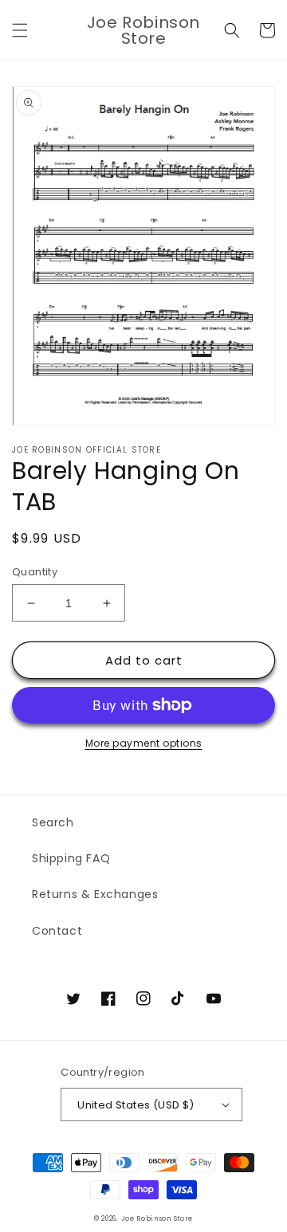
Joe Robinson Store (157, 1218)
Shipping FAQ (71, 858)
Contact (57, 931)
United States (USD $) (135, 1104)
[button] (19, 30)
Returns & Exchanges (95, 894)
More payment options (143, 743)
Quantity (34, 571)
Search (53, 822)
